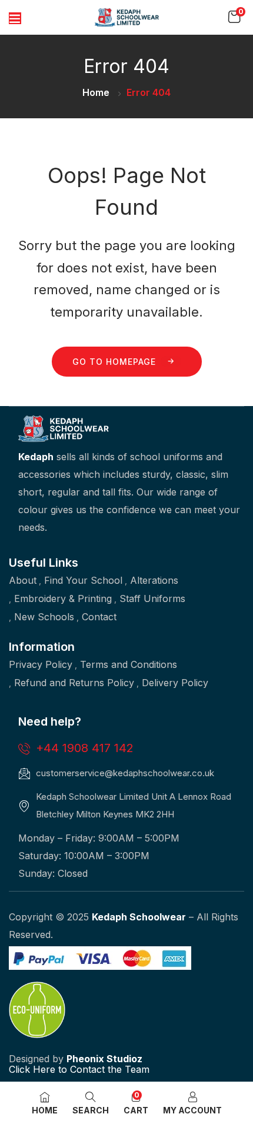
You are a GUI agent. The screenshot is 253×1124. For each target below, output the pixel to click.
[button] (234, 17)
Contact (99, 617)
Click (19, 1069)
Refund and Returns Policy (74, 683)
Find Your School (83, 580)
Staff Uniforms (152, 598)
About (22, 580)
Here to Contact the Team (89, 1069)
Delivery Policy (175, 683)
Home (95, 92)
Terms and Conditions (128, 664)
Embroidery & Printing (63, 598)
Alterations (154, 580)
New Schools (44, 617)
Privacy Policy (40, 664)
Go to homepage (114, 362)
